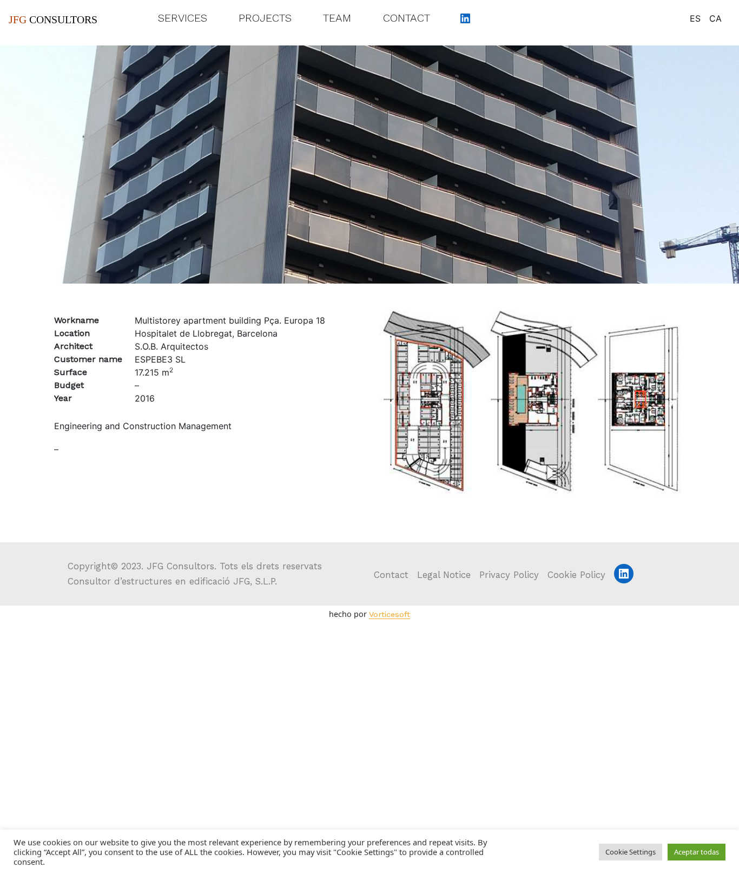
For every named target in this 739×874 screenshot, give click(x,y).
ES (695, 18)
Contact (406, 17)
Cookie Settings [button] (630, 852)
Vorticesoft (389, 614)
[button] (516, 494)
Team (337, 17)
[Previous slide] (393, 403)
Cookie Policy (576, 574)
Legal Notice (444, 574)
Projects (265, 17)
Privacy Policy (509, 574)
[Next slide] (671, 403)
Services (182, 17)
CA (715, 18)
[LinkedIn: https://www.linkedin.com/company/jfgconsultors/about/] (465, 18)
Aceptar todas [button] (696, 852)
